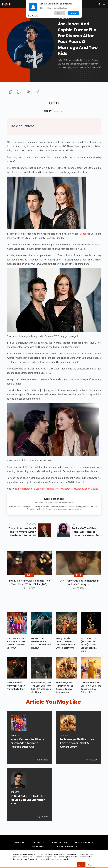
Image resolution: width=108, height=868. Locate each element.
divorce (78, 467)
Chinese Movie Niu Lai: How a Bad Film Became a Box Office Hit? (91, 687)
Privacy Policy (84, 842)
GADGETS (15, 735)
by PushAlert (34, 16)
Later (59, 13)
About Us (38, 842)
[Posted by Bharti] (54, 103)
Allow (73, 13)
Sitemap (19, 842)
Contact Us (59, 842)
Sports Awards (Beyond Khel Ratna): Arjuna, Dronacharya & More (89, 645)
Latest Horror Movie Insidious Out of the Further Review (41, 643)
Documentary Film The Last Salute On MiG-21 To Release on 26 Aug (41, 687)
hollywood (63, 19)
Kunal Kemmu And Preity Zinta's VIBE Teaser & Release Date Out (16, 643)
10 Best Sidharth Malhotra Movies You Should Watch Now (28, 799)
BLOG (29, 575)
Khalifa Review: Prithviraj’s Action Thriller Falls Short (16, 686)
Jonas (82, 233)
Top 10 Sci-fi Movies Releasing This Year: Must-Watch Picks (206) (29, 582)
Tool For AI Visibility (64, 846)
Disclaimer (37, 846)
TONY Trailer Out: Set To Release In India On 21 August (78, 582)
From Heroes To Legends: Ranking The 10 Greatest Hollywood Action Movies (58, 488)
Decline (90, 865)
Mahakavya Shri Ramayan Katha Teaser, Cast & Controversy (64, 687)
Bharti (47, 111)
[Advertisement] (10, 54)
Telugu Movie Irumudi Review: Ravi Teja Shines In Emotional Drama (65, 643)
